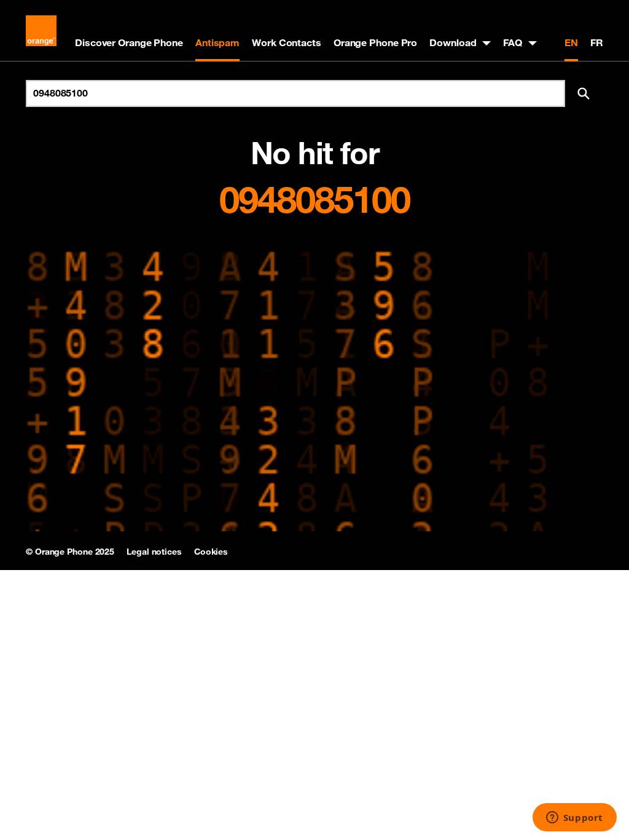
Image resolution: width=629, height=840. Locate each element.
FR (596, 42)
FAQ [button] (512, 42)
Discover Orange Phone (129, 42)
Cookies (211, 552)
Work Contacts (286, 42)
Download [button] (452, 42)
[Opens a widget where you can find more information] (574, 818)
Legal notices (154, 552)
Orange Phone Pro (375, 42)
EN (571, 42)
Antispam (217, 42)
